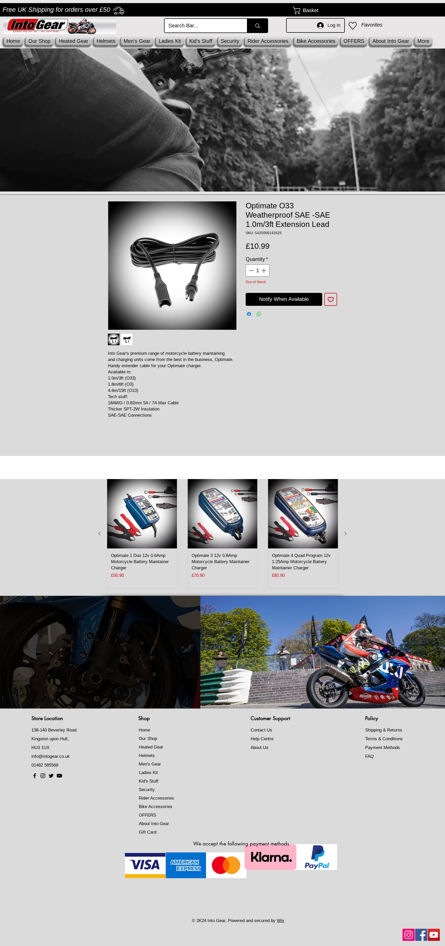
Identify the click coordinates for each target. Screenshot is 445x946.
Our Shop (148, 738)
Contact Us (261, 730)
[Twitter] (51, 775)
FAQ (369, 756)
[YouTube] (434, 935)
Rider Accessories (156, 798)
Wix (280, 920)
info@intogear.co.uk (50, 756)
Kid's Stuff (148, 781)
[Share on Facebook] (249, 314)
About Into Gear (154, 823)
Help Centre (262, 738)
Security (147, 789)
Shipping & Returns (383, 730)
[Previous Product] (99, 533)
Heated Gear (151, 747)
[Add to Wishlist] (330, 299)
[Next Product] (346, 533)
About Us (259, 747)
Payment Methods (383, 747)
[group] (222, 533)
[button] (310, 10)
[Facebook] (421, 935)
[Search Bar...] (257, 25)
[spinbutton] (257, 270)
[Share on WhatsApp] (259, 314)
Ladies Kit (148, 772)
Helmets (147, 755)
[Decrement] (250, 270)
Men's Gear (150, 764)
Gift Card (147, 832)
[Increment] (264, 270)
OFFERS (147, 815)
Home (144, 730)
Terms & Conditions (384, 738)
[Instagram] (409, 935)
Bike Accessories (155, 806)
